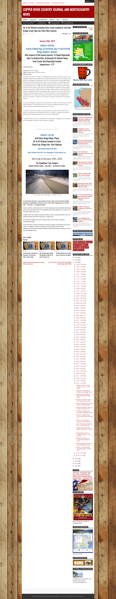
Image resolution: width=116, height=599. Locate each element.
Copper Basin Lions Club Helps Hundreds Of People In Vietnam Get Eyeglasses (34, 263)
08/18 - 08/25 (80, 310)
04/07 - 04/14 (80, 356)
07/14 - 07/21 (80, 322)
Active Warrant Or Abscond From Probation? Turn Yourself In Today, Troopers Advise (30, 255)
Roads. (58, 19)
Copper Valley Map (42, 3)
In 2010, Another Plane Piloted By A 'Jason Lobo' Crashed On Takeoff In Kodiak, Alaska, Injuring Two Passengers (85, 197)
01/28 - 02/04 (80, 381)
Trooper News (65, 19)
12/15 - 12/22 (80, 269)
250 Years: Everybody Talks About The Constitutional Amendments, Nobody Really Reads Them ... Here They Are (82, 476)
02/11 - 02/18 (80, 376)
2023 (76, 458)
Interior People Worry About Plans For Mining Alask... (84, 404)
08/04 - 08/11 (80, 315)
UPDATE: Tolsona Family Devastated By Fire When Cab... (83, 448)
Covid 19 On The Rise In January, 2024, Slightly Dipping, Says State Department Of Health (59, 263)
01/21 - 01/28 (80, 383)
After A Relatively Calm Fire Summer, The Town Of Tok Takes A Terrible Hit (55, 23)
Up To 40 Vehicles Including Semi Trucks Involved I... (84, 424)
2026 (76, 257)
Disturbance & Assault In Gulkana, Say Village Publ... (84, 391)
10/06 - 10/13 (80, 293)
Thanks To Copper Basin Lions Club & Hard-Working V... (84, 416)
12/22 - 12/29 (80, 267)
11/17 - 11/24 (80, 279)
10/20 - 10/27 (80, 288)
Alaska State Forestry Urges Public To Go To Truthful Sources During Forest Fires (85, 163)
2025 (76, 260)
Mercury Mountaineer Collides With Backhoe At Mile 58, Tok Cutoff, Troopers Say (46, 255)
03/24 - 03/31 (80, 361)
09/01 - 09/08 (80, 305)
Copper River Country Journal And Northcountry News (49, 596)
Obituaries (52, 19)
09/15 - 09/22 (80, 301)
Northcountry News (43, 19)
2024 (76, 262)
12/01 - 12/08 (80, 274)
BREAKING (25, 19)
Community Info (33, 19)
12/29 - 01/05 (80, 264)
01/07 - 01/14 (80, 455)
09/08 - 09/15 (80, 303)
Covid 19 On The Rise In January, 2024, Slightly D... (83, 420)
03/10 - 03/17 (80, 366)
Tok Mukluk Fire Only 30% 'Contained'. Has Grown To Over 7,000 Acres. (84, 130)
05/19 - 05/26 (80, 342)
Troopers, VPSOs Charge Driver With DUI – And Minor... (83, 386)
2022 (76, 461)
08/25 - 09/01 (80, 308)
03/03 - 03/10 (80, 368)
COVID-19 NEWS (81, 242)
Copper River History (77, 245)
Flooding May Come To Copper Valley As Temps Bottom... (83, 434)
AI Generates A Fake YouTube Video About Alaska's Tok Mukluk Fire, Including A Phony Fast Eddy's (85, 119)
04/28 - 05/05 (80, 349)
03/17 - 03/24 (80, 364)
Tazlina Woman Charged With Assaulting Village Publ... (83, 396)
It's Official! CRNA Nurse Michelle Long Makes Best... (84, 411)
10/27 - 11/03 (80, 286)
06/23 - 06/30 (80, 330)
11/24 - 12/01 (80, 276)
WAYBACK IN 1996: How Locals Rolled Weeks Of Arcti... (83, 439)
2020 (76, 466)
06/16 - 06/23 (80, 332)
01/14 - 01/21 (80, 453)
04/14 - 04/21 (80, 354)
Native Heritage (76, 247)
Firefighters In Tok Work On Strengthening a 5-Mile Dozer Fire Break (85, 208)
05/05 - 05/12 (80, 347)
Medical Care (85, 245)
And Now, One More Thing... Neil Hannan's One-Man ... (84, 400)
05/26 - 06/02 (80, 339)
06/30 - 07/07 (80, 327)
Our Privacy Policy (58, 3)
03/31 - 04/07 (80, 359)
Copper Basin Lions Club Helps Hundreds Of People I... (84, 429)
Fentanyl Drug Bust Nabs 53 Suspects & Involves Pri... (84, 408)
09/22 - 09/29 (80, 298)
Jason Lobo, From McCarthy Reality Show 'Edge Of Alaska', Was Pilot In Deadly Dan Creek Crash (85, 142)
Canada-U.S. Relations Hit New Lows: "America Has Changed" (84, 174)
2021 (76, 463)
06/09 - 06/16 (80, 334)
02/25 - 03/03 (80, 371)
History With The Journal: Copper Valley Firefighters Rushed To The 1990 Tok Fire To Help (85, 185)
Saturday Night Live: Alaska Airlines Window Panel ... (83, 444)
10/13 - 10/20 (80, 291)
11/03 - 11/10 (80, 284)
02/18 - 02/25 (80, 373)
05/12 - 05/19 (80, 344)
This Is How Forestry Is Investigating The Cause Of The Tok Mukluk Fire (41, 23)
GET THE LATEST (28, 23)
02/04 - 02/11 (80, 378)
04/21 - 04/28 (80, 351)
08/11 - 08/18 (80, 313)
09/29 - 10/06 (80, 296)
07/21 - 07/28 (80, 320)
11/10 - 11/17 (80, 281)
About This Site (28, 3)
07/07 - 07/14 (80, 325)
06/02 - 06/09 (80, 337)
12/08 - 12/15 (80, 271)
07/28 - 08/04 (80, 318)
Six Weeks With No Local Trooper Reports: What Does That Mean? (63, 254)
